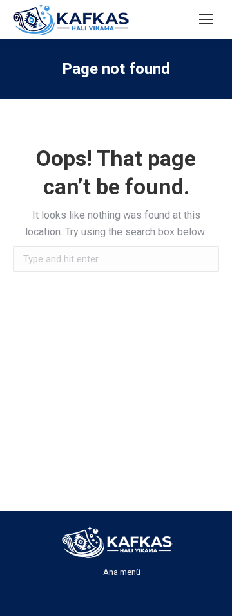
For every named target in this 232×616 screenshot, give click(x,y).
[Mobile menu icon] (206, 19)
